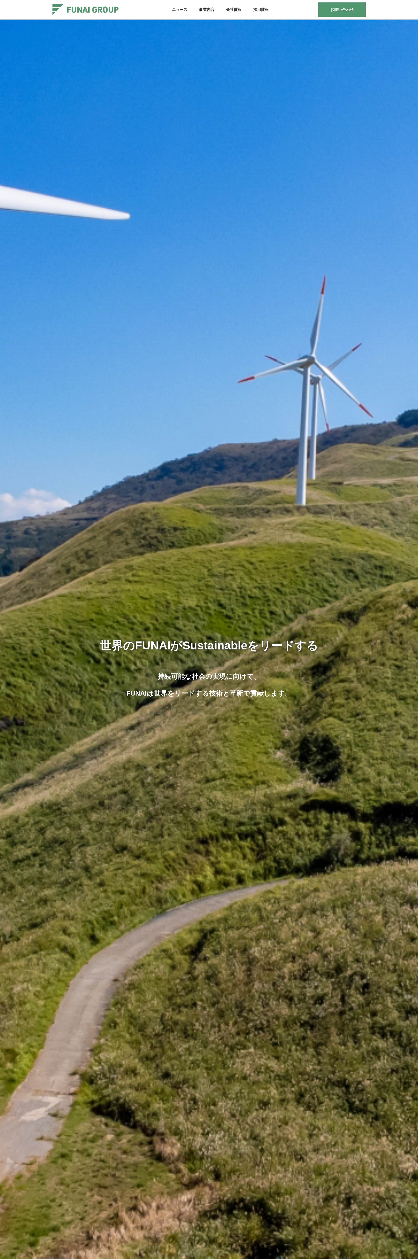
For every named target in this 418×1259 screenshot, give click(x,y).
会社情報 (234, 9)
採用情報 (261, 9)
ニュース (179, 9)
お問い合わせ (342, 9)
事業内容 (207, 9)
